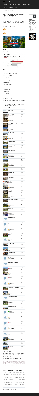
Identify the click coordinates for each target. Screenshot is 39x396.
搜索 (34, 16)
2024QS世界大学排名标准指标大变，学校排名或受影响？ (8, 382)
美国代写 (14, 4)
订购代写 (16, 7)
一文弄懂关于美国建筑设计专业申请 (8, 384)
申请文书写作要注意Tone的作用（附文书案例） (20, 384)
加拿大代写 (19, 4)
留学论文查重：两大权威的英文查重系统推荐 (8, 377)
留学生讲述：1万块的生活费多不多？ (11, 389)
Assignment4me (19, 394)
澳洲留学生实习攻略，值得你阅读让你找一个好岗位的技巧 (20, 382)
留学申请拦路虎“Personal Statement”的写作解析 (20, 379)
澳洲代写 (24, 4)
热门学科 (10, 4)
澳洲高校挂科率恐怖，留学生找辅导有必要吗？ (20, 377)
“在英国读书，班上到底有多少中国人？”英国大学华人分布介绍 (8, 379)
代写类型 (5, 4)
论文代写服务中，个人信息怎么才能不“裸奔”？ (32, 30)
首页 (6, 10)
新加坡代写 (11, 7)
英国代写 (29, 4)
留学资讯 (9, 10)
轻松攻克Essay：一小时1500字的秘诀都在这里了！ (32, 25)
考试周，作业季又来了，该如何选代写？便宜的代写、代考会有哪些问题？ (14, 370)
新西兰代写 (5, 7)
